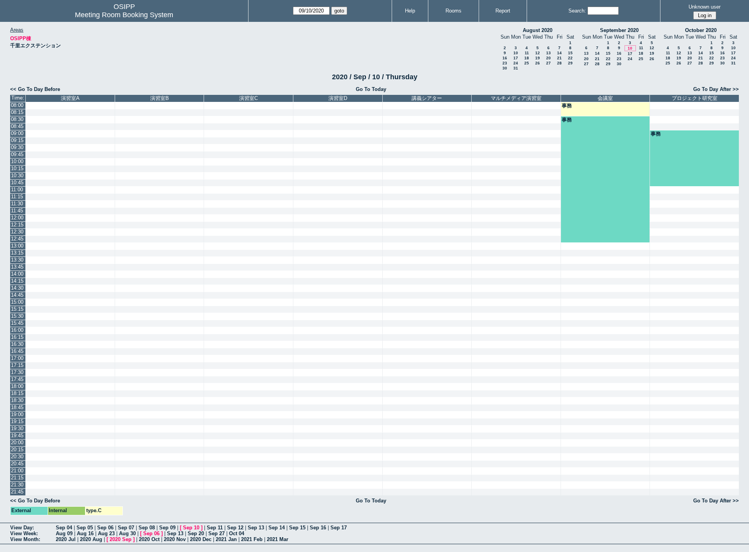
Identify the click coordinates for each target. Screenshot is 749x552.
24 (515, 63)
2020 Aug (91, 539)
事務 (567, 106)
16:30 (17, 344)
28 (559, 63)
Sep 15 (297, 528)
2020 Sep (120, 539)
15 (570, 53)
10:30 (17, 175)
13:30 (17, 260)
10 (515, 53)
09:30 (17, 147)
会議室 (605, 98)
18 (526, 58)
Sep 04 (64, 528)
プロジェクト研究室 (694, 98)
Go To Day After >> (716, 89)
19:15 (17, 421)
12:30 (17, 232)
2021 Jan (226, 539)
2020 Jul (66, 539)
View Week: (24, 533)
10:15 (17, 168)
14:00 (17, 274)
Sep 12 (235, 528)
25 (526, 63)
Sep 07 (126, 528)
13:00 (17, 246)
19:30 (17, 428)
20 (548, 58)
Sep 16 (318, 528)
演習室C (248, 98)
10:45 (17, 182)
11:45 (17, 211)
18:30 (17, 400)
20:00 (17, 442)
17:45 (17, 379)
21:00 (17, 471)
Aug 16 (85, 533)
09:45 (17, 154)
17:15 (17, 365)
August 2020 (537, 30)
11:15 (17, 196)
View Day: (22, 528)
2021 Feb (252, 539)
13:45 (17, 267)
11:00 (17, 189)
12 (537, 53)
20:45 (17, 464)
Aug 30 (127, 533)
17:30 (17, 372)
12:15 (17, 225)
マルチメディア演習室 (516, 98)
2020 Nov (175, 539)
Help (410, 11)
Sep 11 (215, 528)
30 (504, 68)
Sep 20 (196, 533)
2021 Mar (277, 539)
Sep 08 (146, 528)
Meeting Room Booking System (124, 15)
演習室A (70, 98)
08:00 (17, 105)
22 (570, 58)
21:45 (17, 492)
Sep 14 (276, 528)
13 (548, 53)
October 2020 (701, 30)
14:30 (17, 288)
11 (527, 53)
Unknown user (705, 7)
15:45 (17, 323)
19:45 (17, 435)
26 (537, 63)
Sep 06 (105, 528)
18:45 (17, 407)
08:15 (17, 112)
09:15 (17, 140)
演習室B (159, 98)
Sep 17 (338, 528)
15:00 (17, 302)
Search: (577, 11)
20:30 (17, 456)
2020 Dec (200, 539)
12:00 (17, 218)
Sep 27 (216, 533)
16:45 (17, 351)
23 (504, 63)
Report (502, 11)
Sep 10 (191, 528)
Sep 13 (256, 528)
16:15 (17, 337)
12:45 (17, 239)
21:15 (17, 478)
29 (570, 63)
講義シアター (427, 98)
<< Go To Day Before (35, 89)
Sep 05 (84, 528)
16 (504, 58)
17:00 (17, 358)
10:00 (17, 161)
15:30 (17, 316)
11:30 (17, 204)
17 (515, 58)
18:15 (17, 393)
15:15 (17, 309)
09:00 (17, 133)
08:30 (17, 119)
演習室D (337, 98)
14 (559, 53)
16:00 (17, 330)
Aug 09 (64, 533)
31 (515, 68)
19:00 (17, 414)
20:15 (17, 449)
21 (559, 58)
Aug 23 (106, 533)
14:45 (17, 295)
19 (537, 58)
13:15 (17, 253)
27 (548, 63)
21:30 (17, 485)
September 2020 (619, 30)
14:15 (17, 281)
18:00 (17, 386)
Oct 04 (236, 533)
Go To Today (371, 89)
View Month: (25, 539)
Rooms (453, 11)
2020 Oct (149, 539)
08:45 (17, 126)
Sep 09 (167, 528)
